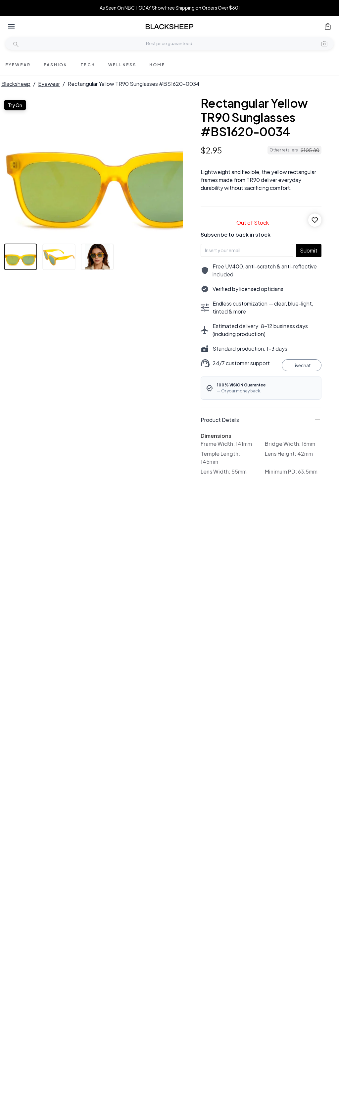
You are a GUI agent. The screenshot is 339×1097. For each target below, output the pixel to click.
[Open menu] (11, 26)
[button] (324, 43)
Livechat (302, 365)
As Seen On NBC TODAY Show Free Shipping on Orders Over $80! (170, 8)
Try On (15, 105)
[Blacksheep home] (169, 26)
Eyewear (49, 83)
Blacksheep (15, 83)
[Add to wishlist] (314, 220)
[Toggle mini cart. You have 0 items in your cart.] (327, 26)
